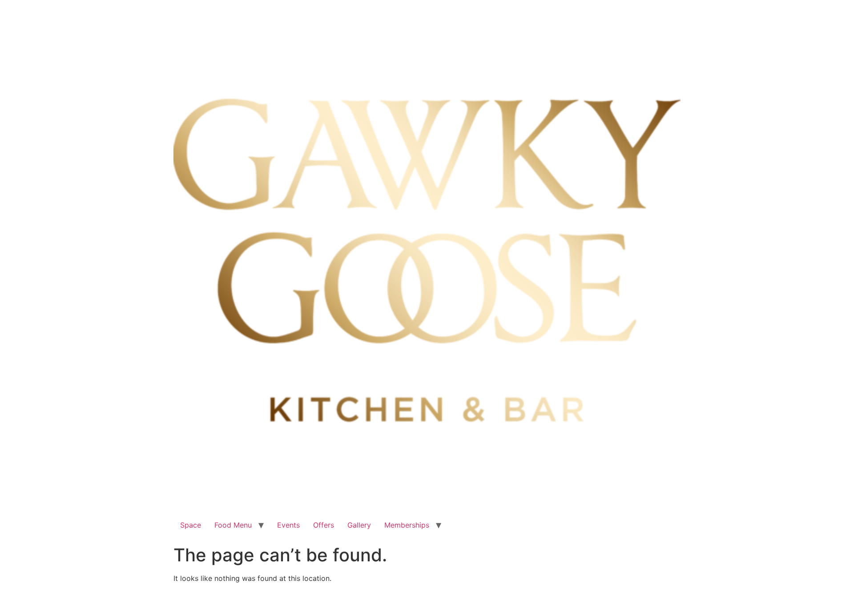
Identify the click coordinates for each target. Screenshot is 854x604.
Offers (323, 525)
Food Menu (233, 525)
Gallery (359, 525)
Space (190, 525)
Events (288, 525)
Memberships (406, 525)
